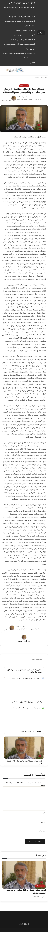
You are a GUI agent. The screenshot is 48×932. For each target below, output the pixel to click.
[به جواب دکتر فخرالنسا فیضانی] (24, 718)
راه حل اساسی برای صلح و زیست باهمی (22, 3)
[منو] (43, 71)
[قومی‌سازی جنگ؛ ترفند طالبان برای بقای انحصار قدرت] (24, 748)
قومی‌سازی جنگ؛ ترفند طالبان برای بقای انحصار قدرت (24, 762)
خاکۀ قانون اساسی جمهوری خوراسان (23, 39)
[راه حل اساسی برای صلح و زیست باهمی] (24, 688)
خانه (46, 77)
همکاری (32, 62)
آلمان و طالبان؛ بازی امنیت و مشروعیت (22, 16)
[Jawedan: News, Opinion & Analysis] (15, 70)
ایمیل (43, 822)
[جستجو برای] (5, 71)
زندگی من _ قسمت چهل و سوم (24, 35)
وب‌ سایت (41, 831)
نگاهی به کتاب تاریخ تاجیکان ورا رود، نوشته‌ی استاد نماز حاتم (24, 671)
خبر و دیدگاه (39, 77)
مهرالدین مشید (6, 100)
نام (44, 813)
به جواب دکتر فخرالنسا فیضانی (25, 30)
